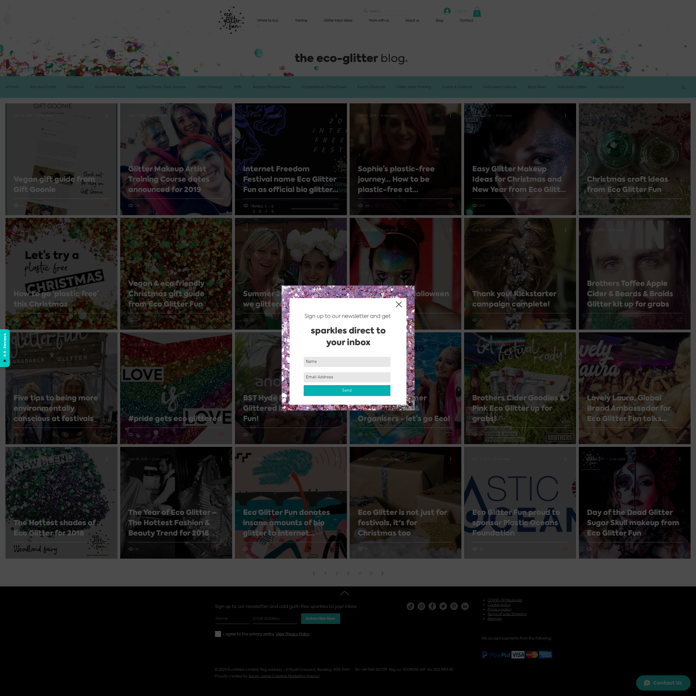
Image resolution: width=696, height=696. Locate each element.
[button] (399, 304)
